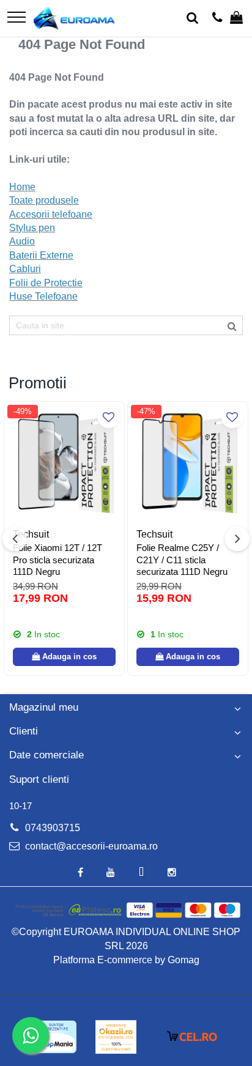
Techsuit (31, 534)
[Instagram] (172, 873)
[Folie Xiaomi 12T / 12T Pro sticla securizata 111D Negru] (64, 462)
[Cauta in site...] (192, 18)
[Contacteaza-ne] (217, 18)
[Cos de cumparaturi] (236, 18)
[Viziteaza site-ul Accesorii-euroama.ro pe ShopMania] (55, 1037)
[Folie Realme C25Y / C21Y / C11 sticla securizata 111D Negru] (188, 462)
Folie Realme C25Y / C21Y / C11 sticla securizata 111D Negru (182, 559)
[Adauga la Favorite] (108, 417)
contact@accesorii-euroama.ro (90, 846)
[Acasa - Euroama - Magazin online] (74, 18)
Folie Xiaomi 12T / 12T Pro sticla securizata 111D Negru (57, 559)
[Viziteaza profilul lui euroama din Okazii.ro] (116, 1037)
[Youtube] (111, 873)
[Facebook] (80, 873)
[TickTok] (141, 873)
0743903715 (51, 828)
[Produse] (16, 18)
